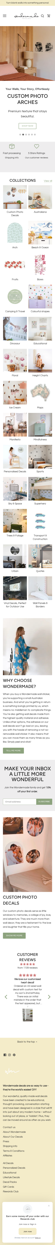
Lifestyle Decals (11, 1177)
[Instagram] (9, 1055)
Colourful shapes (40, 311)
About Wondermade (14, 1132)
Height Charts (40, 375)
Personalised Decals (15, 471)
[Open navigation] (4, 16)
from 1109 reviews (28, 968)
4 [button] (29, 134)
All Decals (8, 1163)
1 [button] (20, 134)
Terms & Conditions (13, 1151)
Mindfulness (40, 439)
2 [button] (23, 134)
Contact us (9, 1127)
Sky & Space (15, 503)
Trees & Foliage (15, 535)
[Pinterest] (14, 1055)
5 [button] (32, 134)
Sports (40, 471)
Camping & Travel (15, 311)
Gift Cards (8, 1187)
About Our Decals (13, 1137)
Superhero (40, 503)
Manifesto (15, 439)
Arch (15, 247)
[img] (27, 964)
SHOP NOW (27, 126)
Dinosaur (15, 343)
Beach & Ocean (40, 247)
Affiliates (7, 1155)
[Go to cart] (49, 16)
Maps (40, 407)
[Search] (42, 16)
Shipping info (10, 1146)
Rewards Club (10, 1191)
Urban (14, 571)
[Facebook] (5, 1055)
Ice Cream (15, 407)
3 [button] (26, 134)
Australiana (40, 212)
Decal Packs (10, 1182)
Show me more (14, 935)
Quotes (40, 571)
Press (6, 1141)
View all (48, 181)
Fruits (15, 279)
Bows (40, 279)
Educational (40, 343)
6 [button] (34, 134)
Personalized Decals (14, 1168)
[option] (27, 81)
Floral (15, 375)
